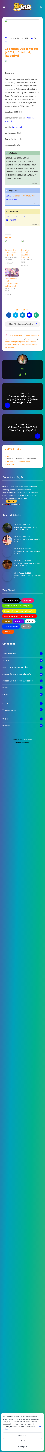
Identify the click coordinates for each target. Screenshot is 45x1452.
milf (27, 341)
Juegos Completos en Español (17, 674)
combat (21, 339)
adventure (18, 335)
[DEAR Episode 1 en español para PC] (7, 576)
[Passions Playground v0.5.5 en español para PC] (7, 564)
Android (6, 660)
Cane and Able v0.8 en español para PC (27, 552)
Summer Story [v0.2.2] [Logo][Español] (11, 252)
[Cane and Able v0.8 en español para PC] (7, 552)
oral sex (33, 341)
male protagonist (18, 341)
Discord (8, 121)
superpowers (25, 344)
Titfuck (34, 344)
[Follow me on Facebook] (25, 374)
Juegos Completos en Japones (17, 680)
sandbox (15, 344)
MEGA (8, 196)
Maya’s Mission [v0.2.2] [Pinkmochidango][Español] (11, 282)
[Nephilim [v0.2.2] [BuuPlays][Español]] (28, 244)
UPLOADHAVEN (29, 196)
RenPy (5, 694)
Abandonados (9, 653)
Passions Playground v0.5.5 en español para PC (27, 564)
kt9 (22, 368)
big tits (14, 339)
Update (6, 725)
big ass (8, 339)
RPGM (5, 703)
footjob (28, 339)
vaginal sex (9, 347)
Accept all (22, 1435)
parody (8, 344)
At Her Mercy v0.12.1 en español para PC (27, 540)
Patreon (30, 118)
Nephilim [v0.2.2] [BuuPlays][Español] (25, 253)
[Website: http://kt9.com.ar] (20, 374)
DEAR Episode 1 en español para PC (28, 577)
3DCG (10, 335)
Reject (22, 1441)
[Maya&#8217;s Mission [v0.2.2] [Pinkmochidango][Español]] (12, 272)
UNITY (5, 718)
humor (34, 339)
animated (35, 335)
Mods (5, 687)
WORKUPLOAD (12, 199)
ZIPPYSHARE (11, 220)
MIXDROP (16, 196)
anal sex (26, 335)
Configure (22, 1446)
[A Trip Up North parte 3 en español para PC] (7, 528)
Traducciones (9, 710)
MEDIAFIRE (25, 216)
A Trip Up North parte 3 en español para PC (25, 528)
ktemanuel (17, 127)
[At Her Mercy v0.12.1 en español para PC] (7, 540)
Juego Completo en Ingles (15, 667)
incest (7, 341)
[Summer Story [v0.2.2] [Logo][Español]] (12, 244)
